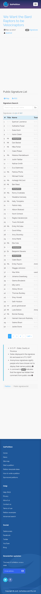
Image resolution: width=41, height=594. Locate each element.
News (5, 457)
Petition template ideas (11, 469)
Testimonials (7, 531)
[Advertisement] (20, 64)
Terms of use (7, 508)
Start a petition (8, 465)
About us (6, 500)
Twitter (5, 539)
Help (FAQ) (7, 492)
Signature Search (10, 103)
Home (5, 453)
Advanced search (9, 516)
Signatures (34, 30)
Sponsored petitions (10, 477)
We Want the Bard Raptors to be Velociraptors (17, 21)
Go (35, 107)
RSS (15, 98)
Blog (5, 547)
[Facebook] (10, 580)
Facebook (6, 535)
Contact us (7, 504)
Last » (29, 336)
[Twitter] (5, 580)
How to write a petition (11, 473)
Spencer (9, 33)
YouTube (6, 543)
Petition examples (9, 512)
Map (7, 98)
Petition (8, 386)
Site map (6, 461)
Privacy (5, 496)
